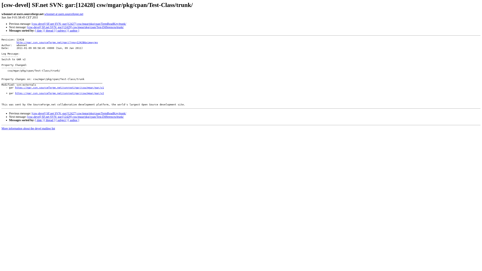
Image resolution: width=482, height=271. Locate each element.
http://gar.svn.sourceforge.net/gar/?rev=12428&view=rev (57, 42)
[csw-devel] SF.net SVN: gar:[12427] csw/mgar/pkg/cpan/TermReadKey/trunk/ (79, 23)
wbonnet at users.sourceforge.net (63, 14)
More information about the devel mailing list (28, 128)
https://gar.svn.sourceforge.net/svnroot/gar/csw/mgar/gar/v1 (59, 87)
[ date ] (39, 30)
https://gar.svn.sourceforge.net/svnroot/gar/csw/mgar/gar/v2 (59, 93)
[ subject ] (61, 30)
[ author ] (73, 30)
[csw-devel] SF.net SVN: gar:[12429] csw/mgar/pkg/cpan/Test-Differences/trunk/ (75, 27)
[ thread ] (49, 30)
